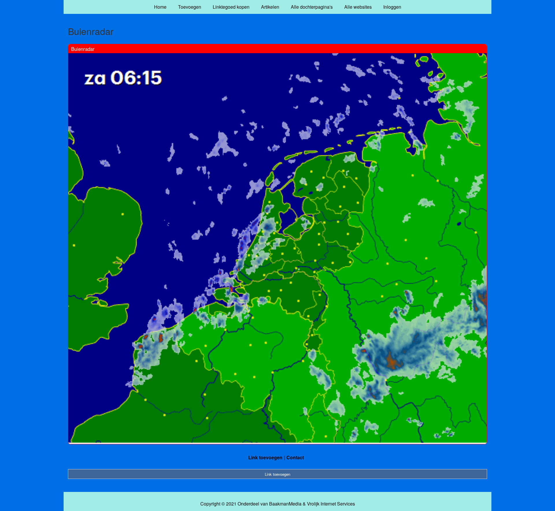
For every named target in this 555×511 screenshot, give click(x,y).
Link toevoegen (265, 457)
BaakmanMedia (285, 504)
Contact (295, 457)
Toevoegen (189, 6)
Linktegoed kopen (231, 6)
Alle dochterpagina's (312, 6)
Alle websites (358, 6)
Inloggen (392, 6)
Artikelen (270, 6)
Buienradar (83, 48)
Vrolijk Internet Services (331, 504)
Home (160, 6)
